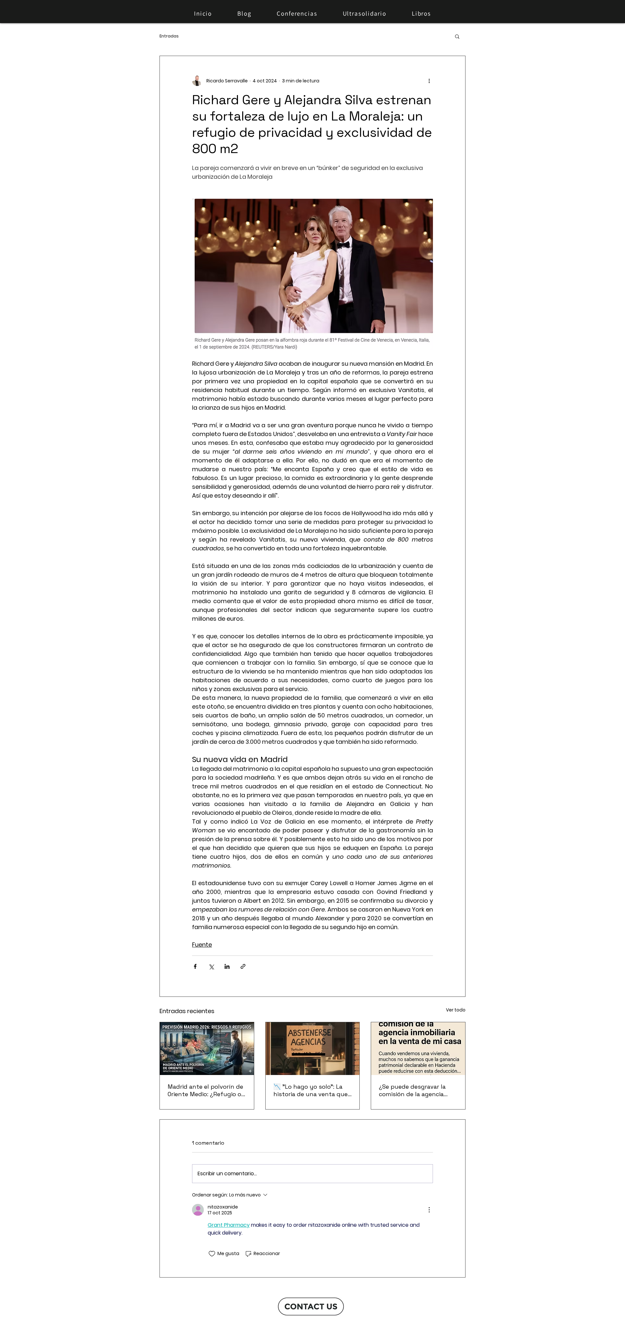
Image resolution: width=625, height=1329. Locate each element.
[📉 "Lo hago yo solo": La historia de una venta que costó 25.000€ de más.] (313, 1048)
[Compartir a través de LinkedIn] (227, 966)
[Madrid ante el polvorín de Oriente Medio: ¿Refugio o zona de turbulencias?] (207, 1048)
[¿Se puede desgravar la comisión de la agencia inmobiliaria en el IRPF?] (418, 1048)
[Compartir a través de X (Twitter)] (211, 966)
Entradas (169, 36)
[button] (457, 36)
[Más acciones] (429, 81)
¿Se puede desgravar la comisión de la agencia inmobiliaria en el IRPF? (412, 1090)
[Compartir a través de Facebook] (195, 966)
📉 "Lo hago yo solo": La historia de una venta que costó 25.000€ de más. (310, 1090)
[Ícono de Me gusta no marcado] (212, 1254)
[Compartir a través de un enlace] (243, 966)
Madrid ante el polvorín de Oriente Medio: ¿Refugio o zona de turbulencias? (205, 1090)
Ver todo (455, 1010)
